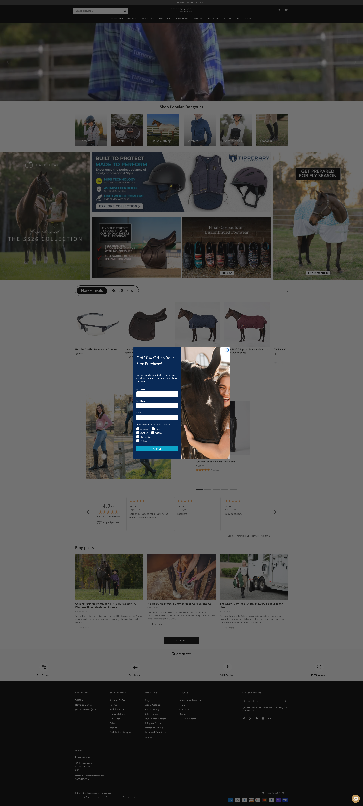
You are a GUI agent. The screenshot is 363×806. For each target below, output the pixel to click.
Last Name (140, 401)
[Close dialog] (227, 350)
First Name (140, 389)
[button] (356, 799)
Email (138, 412)
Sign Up (157, 448)
